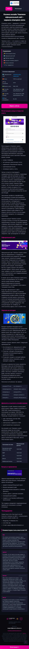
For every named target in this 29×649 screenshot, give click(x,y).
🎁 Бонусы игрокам (9, 62)
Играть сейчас (14, 106)
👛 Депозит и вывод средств (11, 60)
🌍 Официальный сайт (9, 55)
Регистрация (18, 8)
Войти (8, 8)
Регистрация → (14, 647)
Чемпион (24, 633)
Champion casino (15, 146)
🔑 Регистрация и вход (9, 53)
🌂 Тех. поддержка (8, 65)
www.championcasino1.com (9, 36)
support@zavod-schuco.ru (14, 628)
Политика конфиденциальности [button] (14, 630)
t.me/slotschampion (7, 46)
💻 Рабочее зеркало (9, 58)
